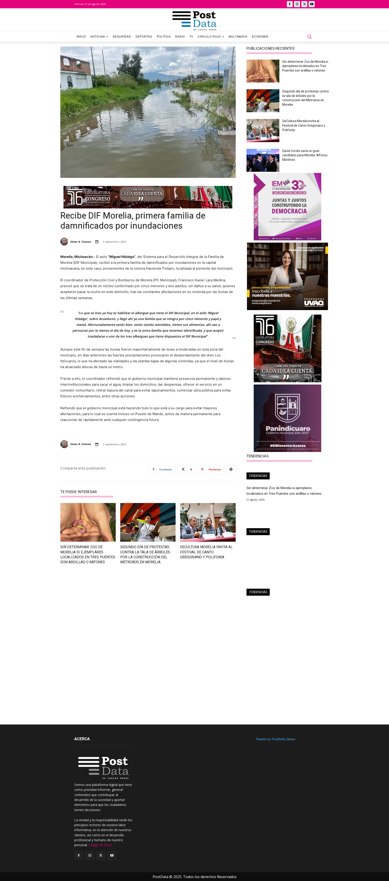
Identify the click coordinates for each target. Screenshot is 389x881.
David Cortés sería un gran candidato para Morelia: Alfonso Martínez (305, 155)
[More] (231, 469)
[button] (309, 36)
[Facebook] (290, 4)
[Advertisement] (101, 608)
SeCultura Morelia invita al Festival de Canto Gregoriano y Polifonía (206, 552)
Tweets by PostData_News (275, 739)
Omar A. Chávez (80, 241)
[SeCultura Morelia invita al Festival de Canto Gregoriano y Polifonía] (207, 522)
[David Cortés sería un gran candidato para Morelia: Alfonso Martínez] (263, 160)
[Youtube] (312, 4)
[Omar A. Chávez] (65, 242)
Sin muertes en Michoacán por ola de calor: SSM (282, 604)
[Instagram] (297, 4)
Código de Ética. (100, 845)
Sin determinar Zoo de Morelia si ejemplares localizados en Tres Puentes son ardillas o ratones (305, 66)
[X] (304, 4)
